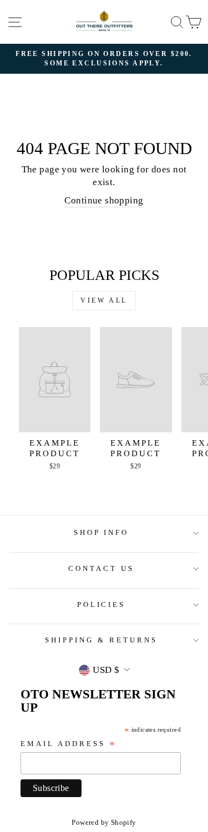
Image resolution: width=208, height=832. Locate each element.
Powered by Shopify (104, 822)
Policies (101, 604)
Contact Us (101, 568)
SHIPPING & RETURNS (101, 640)
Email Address (69, 745)
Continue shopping (103, 200)
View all (104, 300)
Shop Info (101, 532)
